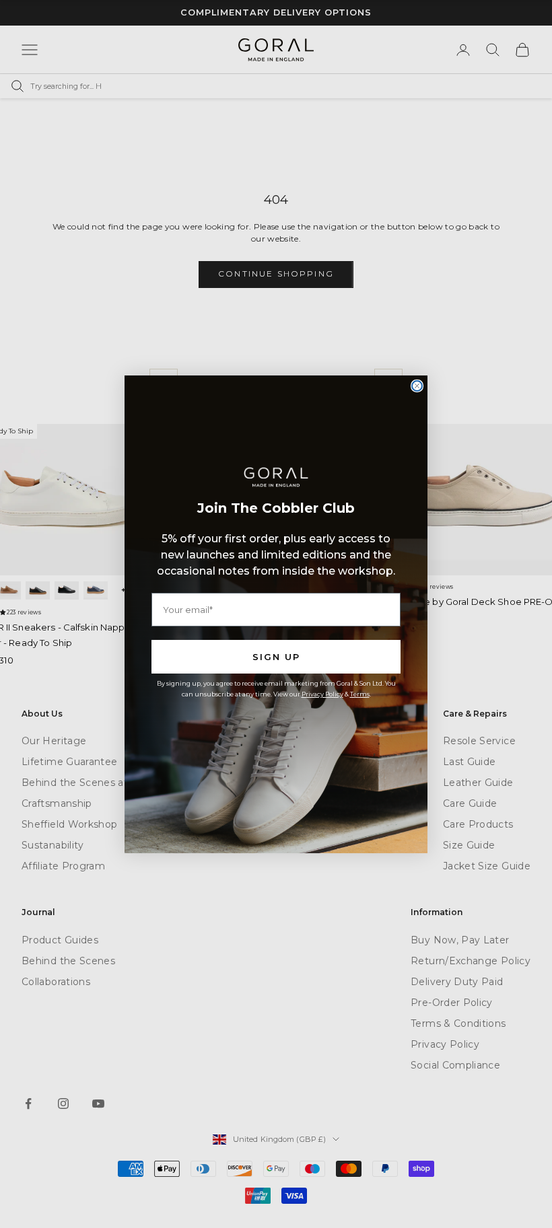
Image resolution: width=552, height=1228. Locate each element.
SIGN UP (276, 656)
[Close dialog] (417, 386)
